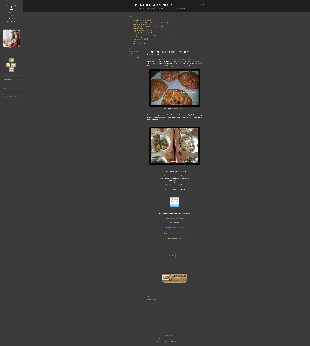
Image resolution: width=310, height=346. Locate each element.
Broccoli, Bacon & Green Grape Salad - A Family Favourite (150, 22)
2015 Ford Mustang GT (140, 28)
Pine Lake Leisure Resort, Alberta (143, 20)
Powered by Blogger (168, 335)
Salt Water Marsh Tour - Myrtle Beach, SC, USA (147, 26)
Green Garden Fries (174, 223)
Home (137, 9)
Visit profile (11, 21)
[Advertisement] (174, 315)
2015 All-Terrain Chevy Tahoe (142, 24)
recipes (131, 55)
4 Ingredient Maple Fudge (140, 39)
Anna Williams (170, 338)
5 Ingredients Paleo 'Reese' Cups (142, 30)
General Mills (132, 53)
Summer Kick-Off (134, 58)
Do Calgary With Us (168, 9)
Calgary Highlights (138, 43)
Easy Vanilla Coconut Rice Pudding (143, 35)
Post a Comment (151, 299)
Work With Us (144, 9)
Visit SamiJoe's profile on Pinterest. (11, 97)
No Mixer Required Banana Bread (143, 37)
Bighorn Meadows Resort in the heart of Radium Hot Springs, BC (153, 33)
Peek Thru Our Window (153, 5)
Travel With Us (155, 9)
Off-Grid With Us (181, 9)
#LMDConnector (134, 51)
